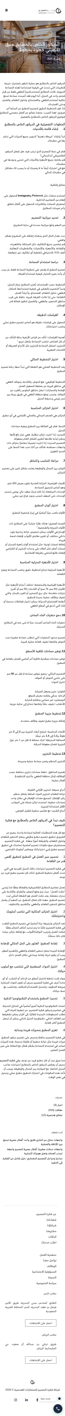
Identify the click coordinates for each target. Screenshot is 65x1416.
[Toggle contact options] (57, 1408)
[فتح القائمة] (6, 10)
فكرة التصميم (7, 1060)
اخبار (59, 1104)
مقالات (57, 36)
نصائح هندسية (54, 1115)
